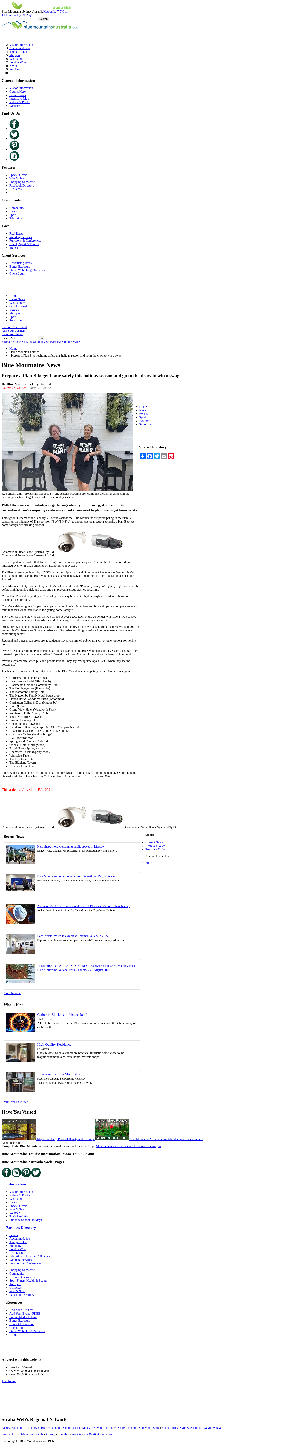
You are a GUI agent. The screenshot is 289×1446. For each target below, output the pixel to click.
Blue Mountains (51, 1427)
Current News (154, 842)
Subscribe (15, 320)
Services (14, 69)
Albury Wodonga (12, 1427)
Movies (14, 309)
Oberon (97, 1427)
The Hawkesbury (115, 1427)
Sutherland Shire (149, 1427)
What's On (16, 58)
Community (16, 207)
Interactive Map (19, 98)
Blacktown (32, 1427)
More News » (12, 993)
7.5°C (34, 13)
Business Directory (20, 1228)
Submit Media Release (23, 1317)
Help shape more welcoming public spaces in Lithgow (71, 846)
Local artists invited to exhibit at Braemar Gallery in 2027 (72, 936)
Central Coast (71, 1427)
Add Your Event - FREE (24, 1313)
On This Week (18, 306)
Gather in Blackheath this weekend (62, 1015)
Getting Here (17, 91)
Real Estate (16, 233)
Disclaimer (22, 1434)
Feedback (8, 1434)
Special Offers (18, 175)
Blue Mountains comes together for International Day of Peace (76, 876)
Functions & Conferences (25, 240)
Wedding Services (20, 237)
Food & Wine (17, 62)
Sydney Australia (190, 1427)
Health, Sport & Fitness (24, 244)
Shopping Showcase (22, 182)
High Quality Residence (54, 1044)
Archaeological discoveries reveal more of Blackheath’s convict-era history (83, 906)
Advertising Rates (20, 263)
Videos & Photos (19, 102)
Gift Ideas (15, 189)
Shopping (15, 55)
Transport (15, 247)
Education (15, 218)
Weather (14, 105)
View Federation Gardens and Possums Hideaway (128, 1146)
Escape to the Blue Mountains (58, 1074)
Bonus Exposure (19, 266)
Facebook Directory (21, 185)
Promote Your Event (14, 327)
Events (143, 413)
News (13, 65)
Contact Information (21, 1324)
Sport (12, 215)
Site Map (63, 1434)
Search (13, 1235)
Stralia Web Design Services (27, 270)
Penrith (132, 1427)
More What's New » (16, 1101)
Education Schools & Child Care (29, 1256)
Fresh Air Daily (155, 849)
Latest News (17, 299)
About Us (37, 1434)
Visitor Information (21, 44)
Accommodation (19, 48)
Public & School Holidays (25, 1220)
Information (15, 1184)
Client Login (17, 273)
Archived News (155, 846)
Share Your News (12, 334)
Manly (86, 1427)
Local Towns (17, 95)
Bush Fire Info (18, 1216)
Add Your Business (14, 330)
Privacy (50, 1434)
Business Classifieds (22, 1277)
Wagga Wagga (212, 1427)
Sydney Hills (170, 1427)
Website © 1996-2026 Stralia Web (93, 1434)
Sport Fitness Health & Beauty (28, 1280)
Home (13, 295)
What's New (17, 178)
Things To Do (18, 51)
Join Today (9, 1381)
